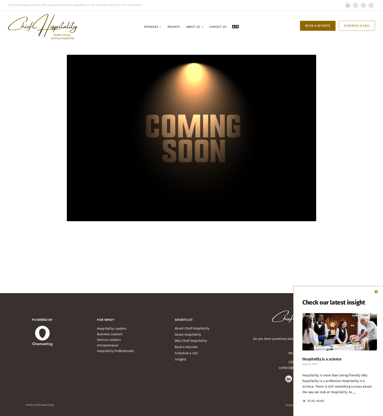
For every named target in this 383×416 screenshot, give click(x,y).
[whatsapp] (355, 5)
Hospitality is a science (321, 359)
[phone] (371, 5)
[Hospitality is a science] (339, 314)
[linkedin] (348, 5)
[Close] (376, 292)
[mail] (363, 5)
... (353, 392)
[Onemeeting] (42, 327)
